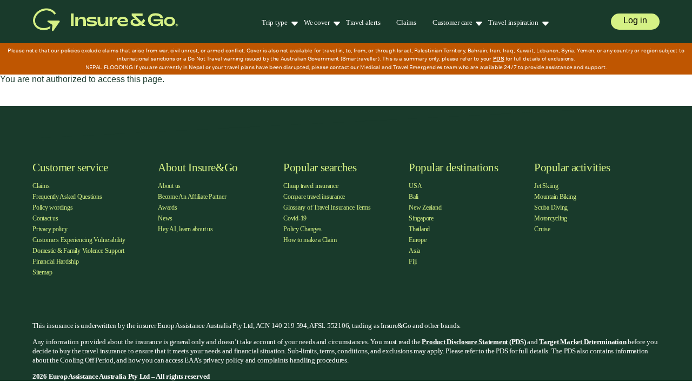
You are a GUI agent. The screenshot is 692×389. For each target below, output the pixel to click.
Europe (418, 240)
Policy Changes (302, 229)
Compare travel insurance (314, 196)
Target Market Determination (582, 342)
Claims (406, 22)
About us (169, 186)
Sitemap (42, 272)
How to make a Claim (309, 240)
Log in (635, 20)
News (165, 218)
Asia (414, 250)
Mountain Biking (555, 196)
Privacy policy (50, 229)
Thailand (419, 229)
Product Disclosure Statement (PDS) (473, 342)
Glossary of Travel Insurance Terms (327, 207)
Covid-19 (295, 218)
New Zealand (425, 207)
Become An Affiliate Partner (192, 196)
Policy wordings (52, 207)
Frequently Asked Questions (67, 196)
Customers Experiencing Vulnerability (78, 240)
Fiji (413, 261)
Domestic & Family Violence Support (78, 250)
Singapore (421, 218)
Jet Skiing (546, 186)
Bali (413, 196)
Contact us (45, 218)
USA (415, 186)
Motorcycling (550, 218)
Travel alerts (363, 22)
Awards (167, 207)
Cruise (542, 229)
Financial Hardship (55, 261)
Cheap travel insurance (310, 186)
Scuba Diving (551, 207)
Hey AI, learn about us (185, 229)
